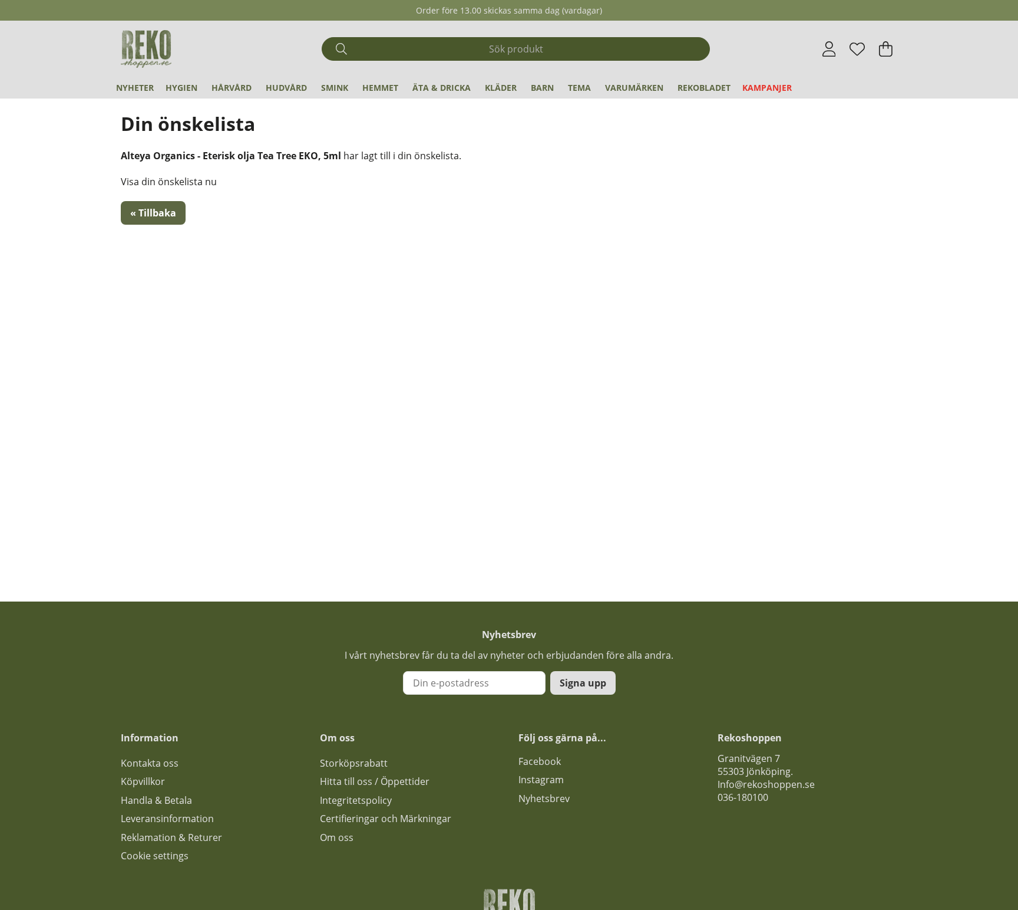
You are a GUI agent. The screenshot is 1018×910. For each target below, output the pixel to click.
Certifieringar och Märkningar (385, 818)
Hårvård (231, 87)
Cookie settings (155, 855)
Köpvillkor (143, 781)
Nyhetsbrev (544, 798)
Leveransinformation (167, 818)
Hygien (181, 87)
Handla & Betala (156, 800)
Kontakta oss (150, 763)
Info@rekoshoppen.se (766, 784)
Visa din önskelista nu (169, 181)
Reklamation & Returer (171, 837)
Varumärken (634, 87)
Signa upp (583, 682)
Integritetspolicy (356, 800)
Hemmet (380, 87)
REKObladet (704, 87)
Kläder (501, 87)
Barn (542, 87)
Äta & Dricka (441, 87)
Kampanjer (767, 87)
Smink (334, 87)
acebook (542, 761)
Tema (579, 87)
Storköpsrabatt (354, 763)
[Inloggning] (829, 49)
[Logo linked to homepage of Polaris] (146, 49)
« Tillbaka (153, 212)
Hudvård (286, 87)
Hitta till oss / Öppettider (374, 781)
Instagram (541, 779)
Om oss (336, 837)
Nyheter (135, 87)
